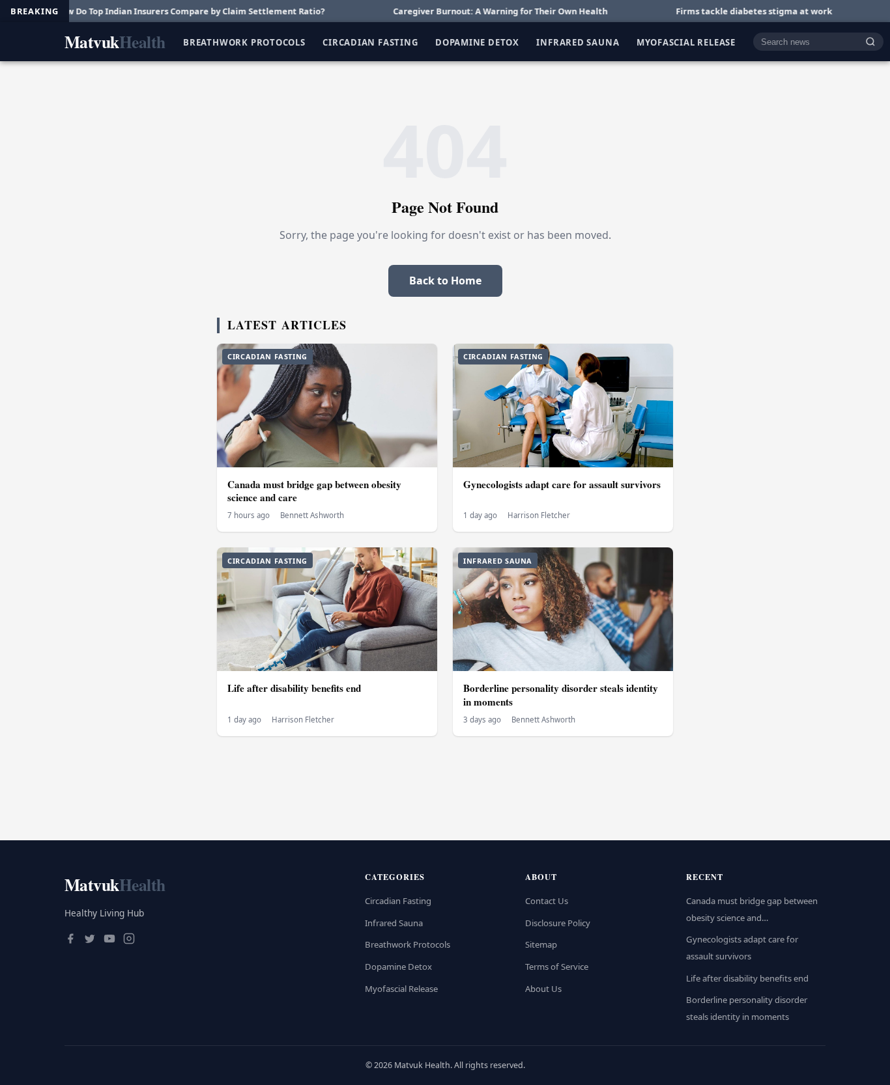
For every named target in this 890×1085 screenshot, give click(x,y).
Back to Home (445, 280)
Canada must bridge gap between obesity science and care (314, 491)
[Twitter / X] (90, 940)
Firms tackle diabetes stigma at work (713, 11)
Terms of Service (556, 966)
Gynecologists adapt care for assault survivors (562, 484)
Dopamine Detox (477, 42)
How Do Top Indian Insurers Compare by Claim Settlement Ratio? (148, 11)
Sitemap (541, 944)
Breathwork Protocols (244, 42)
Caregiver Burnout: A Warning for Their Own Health (459, 11)
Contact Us (546, 901)
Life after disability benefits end (294, 688)
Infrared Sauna (577, 42)
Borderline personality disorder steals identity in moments (560, 695)
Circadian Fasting (370, 42)
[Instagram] (129, 940)
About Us (543, 989)
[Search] (870, 42)
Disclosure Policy (557, 923)
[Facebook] (70, 940)
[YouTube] (109, 940)
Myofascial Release (686, 42)
